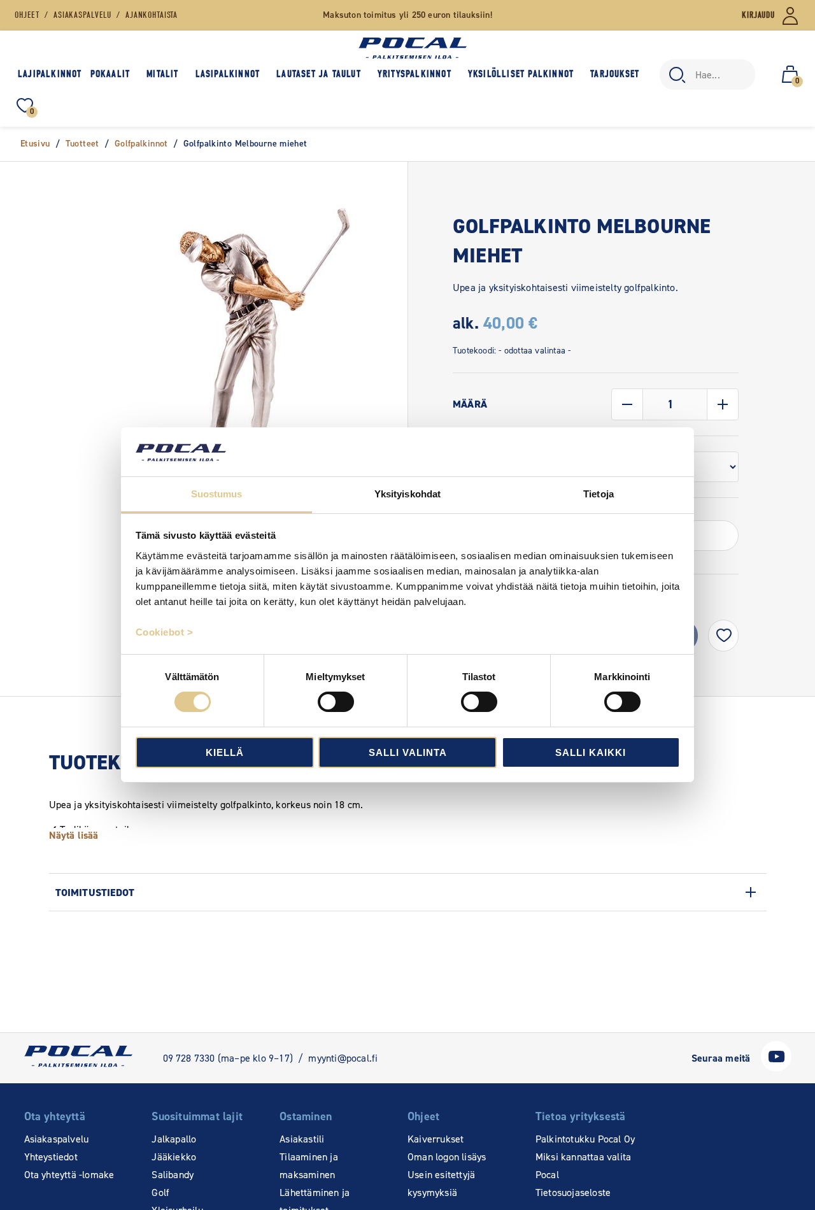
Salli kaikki (590, 752)
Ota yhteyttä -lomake (69, 1174)
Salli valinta (408, 752)
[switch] (336, 702)
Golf (160, 1192)
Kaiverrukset (436, 1139)
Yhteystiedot (51, 1157)
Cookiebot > (165, 632)
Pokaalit (110, 74)
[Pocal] (412, 48)
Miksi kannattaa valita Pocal (583, 1165)
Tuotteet (82, 144)
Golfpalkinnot (141, 144)
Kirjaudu (758, 15)
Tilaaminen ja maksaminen (309, 1165)
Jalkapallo (174, 1139)
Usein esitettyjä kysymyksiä (441, 1183)
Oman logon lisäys (447, 1157)
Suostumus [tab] (217, 493)
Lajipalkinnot (50, 74)
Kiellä (225, 752)
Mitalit (162, 74)
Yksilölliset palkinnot (521, 74)
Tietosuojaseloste (573, 1192)
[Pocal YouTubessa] (776, 1068)
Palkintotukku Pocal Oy (585, 1139)
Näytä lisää (74, 835)
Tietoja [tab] (598, 493)
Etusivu (35, 144)
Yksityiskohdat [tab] (407, 493)
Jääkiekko (174, 1157)
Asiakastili (302, 1139)
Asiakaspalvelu (56, 1139)
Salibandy (173, 1174)
